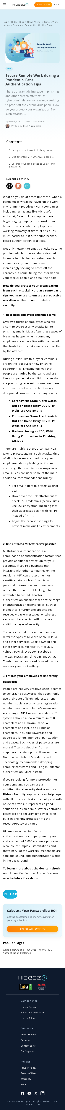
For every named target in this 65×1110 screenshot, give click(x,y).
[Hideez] (32, 978)
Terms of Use (28, 1073)
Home (6, 21)
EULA (23, 1084)
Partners (25, 1040)
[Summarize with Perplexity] (27, 186)
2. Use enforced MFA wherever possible (31, 156)
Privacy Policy (28, 1067)
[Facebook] (22, 1093)
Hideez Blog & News (22, 21)
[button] (4, 4)
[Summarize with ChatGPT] (9, 186)
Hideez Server (28, 1006)
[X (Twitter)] (36, 1093)
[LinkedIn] (42, 1093)
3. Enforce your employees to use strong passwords (32, 165)
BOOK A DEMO (43, 4)
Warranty (26, 1078)
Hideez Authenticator (32, 1012)
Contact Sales (28, 1045)
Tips (9, 68)
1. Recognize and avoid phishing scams (31, 149)
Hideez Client (28, 1018)
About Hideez (28, 1034)
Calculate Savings (32, 929)
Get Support (27, 1051)
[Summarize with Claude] (18, 186)
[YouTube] (29, 1093)
